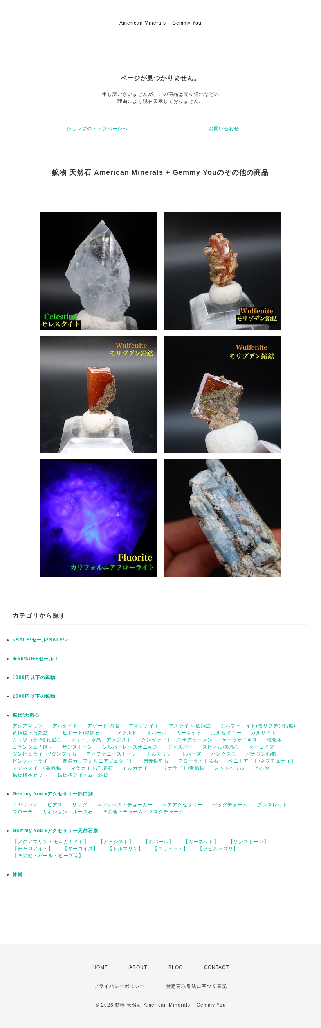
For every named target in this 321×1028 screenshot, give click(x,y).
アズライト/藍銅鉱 (190, 726)
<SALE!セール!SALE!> (40, 640)
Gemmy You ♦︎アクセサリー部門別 (53, 794)
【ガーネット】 (201, 841)
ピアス (55, 805)
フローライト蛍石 (198, 761)
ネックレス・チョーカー (125, 805)
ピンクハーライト (33, 761)
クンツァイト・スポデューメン (177, 740)
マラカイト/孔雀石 (92, 768)
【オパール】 (158, 841)
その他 (261, 768)
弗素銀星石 (156, 761)
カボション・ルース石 (67, 812)
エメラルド (124, 733)
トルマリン (159, 754)
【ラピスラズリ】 (218, 848)
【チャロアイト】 (33, 848)
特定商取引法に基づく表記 (196, 986)
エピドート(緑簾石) (80, 733)
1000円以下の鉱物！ (37, 677)
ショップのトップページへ (97, 128)
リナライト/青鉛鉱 (183, 768)
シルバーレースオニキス (130, 747)
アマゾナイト (144, 726)
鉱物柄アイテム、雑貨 (83, 775)
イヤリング (25, 805)
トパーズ (191, 754)
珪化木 (274, 740)
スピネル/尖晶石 (221, 747)
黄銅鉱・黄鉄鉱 (30, 733)
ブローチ (23, 812)
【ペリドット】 (170, 848)
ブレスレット (272, 805)
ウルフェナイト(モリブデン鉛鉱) (258, 726)
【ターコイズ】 (80, 848)
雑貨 (18, 874)
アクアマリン (28, 726)
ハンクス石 (223, 754)
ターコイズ (261, 747)
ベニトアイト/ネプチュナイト (262, 761)
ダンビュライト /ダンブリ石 (45, 754)
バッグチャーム (230, 805)
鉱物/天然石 (26, 715)
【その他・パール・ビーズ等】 (48, 855)
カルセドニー (226, 733)
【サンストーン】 (248, 841)
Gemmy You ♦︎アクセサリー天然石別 (55, 830)
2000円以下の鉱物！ (37, 696)
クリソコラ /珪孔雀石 (37, 740)
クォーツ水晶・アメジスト (101, 740)
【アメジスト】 (116, 841)
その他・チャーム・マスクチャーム (143, 812)
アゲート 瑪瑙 (103, 726)
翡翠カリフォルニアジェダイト (98, 761)
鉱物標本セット (30, 775)
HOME (100, 967)
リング (79, 805)
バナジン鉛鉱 (261, 754)
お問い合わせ (224, 128)
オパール (156, 733)
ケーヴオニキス (240, 740)
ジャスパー (180, 747)
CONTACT (216, 967)
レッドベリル (229, 768)
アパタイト (65, 726)
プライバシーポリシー (119, 986)
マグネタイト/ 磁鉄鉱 (37, 768)
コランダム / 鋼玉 (33, 747)
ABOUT (138, 967)
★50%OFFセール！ (36, 658)
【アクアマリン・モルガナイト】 (51, 841)
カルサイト (263, 733)
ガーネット (189, 733)
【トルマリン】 (125, 848)
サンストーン (77, 747)
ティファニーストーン (111, 754)
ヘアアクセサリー (182, 805)
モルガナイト (138, 768)
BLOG (175, 967)
